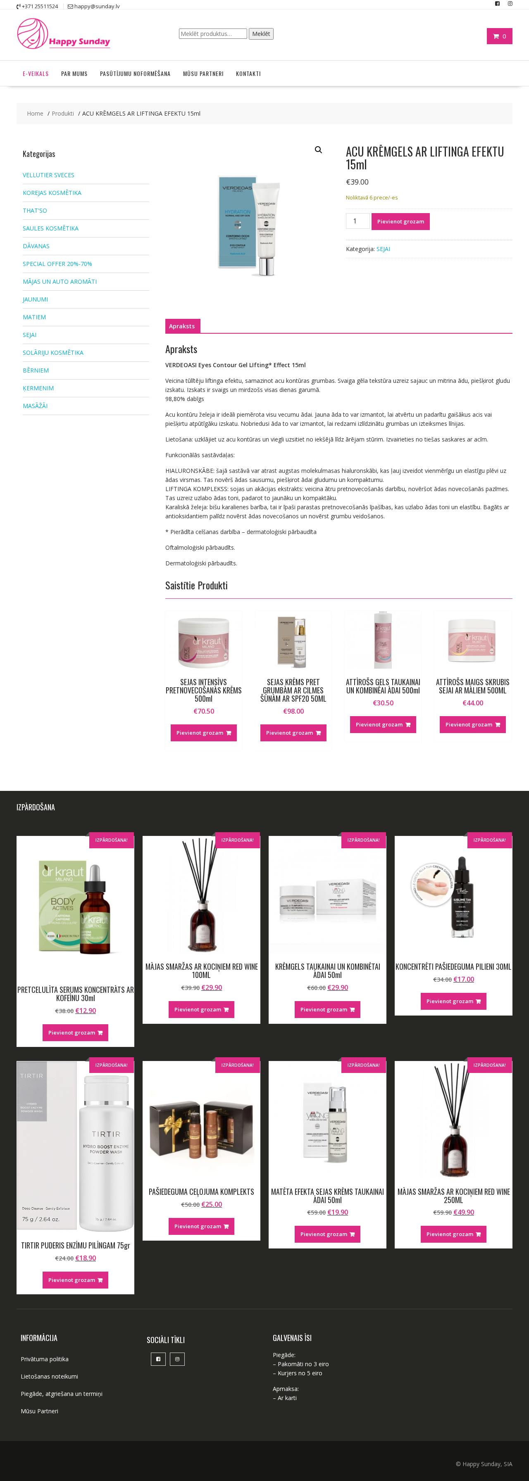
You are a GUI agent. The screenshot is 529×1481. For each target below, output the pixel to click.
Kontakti (248, 73)
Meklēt (261, 34)
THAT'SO (35, 210)
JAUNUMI (35, 299)
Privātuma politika (45, 1359)
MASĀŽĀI (35, 406)
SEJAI (383, 249)
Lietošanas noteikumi (49, 1376)
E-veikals (36, 73)
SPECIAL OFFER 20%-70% (57, 264)
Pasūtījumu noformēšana (135, 73)
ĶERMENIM (38, 388)
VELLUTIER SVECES (48, 175)
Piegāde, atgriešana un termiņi (61, 1394)
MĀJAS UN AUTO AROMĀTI (60, 281)
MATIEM (34, 317)
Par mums (74, 73)
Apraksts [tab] (182, 326)
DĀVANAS (36, 246)
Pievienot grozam (400, 221)
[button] (318, 149)
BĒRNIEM (36, 370)
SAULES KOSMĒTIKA (51, 228)
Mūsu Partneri (203, 73)
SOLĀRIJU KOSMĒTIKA (53, 352)
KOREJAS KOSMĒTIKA (52, 193)
